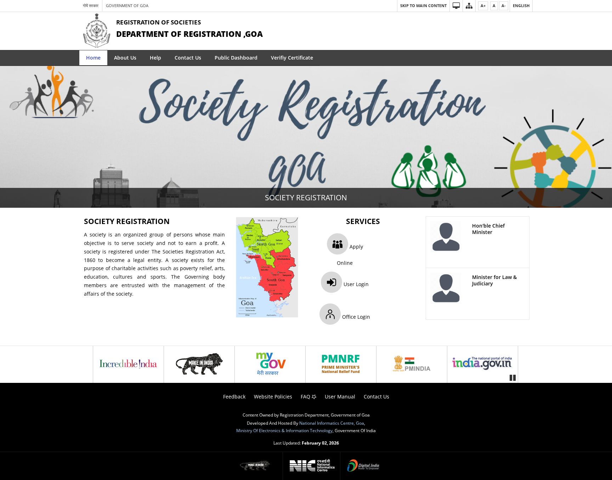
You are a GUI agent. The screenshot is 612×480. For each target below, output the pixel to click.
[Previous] (98, 363)
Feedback (234, 396)
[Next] (513, 363)
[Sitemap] (469, 6)
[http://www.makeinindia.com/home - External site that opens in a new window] (199, 363)
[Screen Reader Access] (456, 6)
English (521, 5)
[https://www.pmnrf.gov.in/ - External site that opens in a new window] (340, 363)
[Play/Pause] (512, 377)
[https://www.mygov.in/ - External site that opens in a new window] (269, 363)
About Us (125, 57)
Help (155, 57)
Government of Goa (127, 5)
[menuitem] (93, 58)
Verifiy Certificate (292, 57)
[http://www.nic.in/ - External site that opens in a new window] (312, 466)
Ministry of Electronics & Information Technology (284, 430)
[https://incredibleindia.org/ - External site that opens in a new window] (128, 363)
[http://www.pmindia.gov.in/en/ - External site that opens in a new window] (411, 363)
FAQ (306, 396)
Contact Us (188, 57)
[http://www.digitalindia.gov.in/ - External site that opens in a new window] (363, 466)
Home (93, 57)
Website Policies (273, 396)
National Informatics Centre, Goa (331, 423)
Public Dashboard (236, 57)
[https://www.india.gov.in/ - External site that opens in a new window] (482, 363)
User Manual (340, 396)
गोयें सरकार (90, 5)
